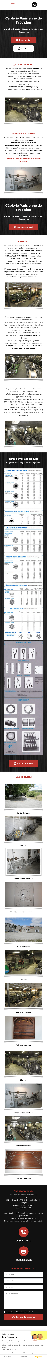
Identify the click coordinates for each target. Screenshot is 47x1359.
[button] (13, 5)
